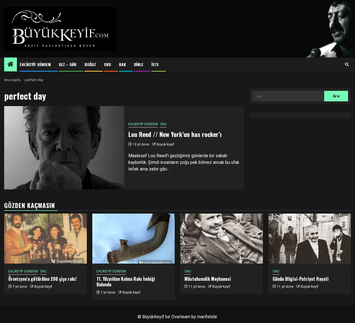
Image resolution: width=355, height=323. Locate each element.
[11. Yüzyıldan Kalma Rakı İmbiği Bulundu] (133, 239)
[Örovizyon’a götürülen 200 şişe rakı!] (45, 239)
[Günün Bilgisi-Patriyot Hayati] (309, 239)
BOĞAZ (90, 64)
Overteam (180, 316)
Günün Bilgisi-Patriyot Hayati (301, 279)
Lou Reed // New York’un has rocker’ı (175, 134)
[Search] (346, 64)
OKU (107, 64)
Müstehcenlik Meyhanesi (207, 279)
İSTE (155, 64)
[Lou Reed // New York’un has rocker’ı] (64, 147)
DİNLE (138, 64)
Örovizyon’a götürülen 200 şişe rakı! (42, 279)
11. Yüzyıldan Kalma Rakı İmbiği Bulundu (126, 282)
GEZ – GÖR (68, 64)
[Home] (10, 65)
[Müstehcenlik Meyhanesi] (221, 239)
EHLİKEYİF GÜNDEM (35, 64)
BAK (122, 64)
